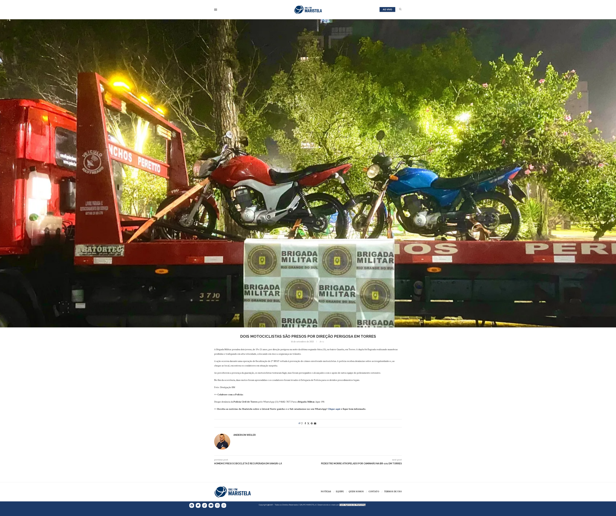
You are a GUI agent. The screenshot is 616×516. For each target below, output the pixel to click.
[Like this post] (302, 423)
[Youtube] (211, 505)
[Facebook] (191, 505)
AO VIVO (387, 9)
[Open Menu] (215, 9)
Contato (373, 491)
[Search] (400, 9)
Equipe (340, 491)
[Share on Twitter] (308, 423)
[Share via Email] (315, 423)
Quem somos (356, 491)
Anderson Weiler (244, 435)
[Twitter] (198, 505)
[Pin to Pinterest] (312, 423)
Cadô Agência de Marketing (352, 505)
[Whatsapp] (223, 505)
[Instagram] (217, 505)
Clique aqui (334, 408)
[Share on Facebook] (305, 423)
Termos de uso (393, 491)
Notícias (326, 491)
